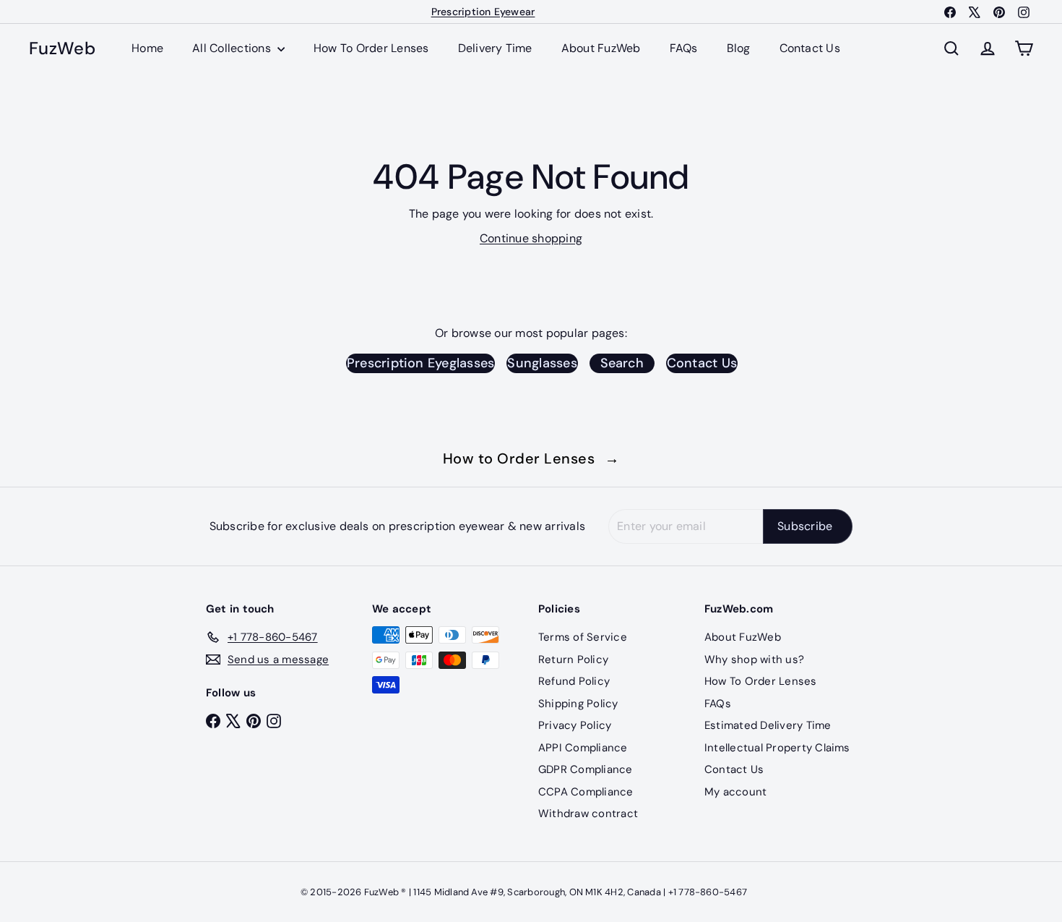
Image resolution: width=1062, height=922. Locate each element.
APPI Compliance (583, 747)
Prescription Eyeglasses (421, 363)
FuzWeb (62, 48)
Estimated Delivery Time (768, 725)
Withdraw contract (588, 813)
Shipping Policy (578, 703)
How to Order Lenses (531, 458)
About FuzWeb (601, 48)
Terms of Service (582, 637)
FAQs (684, 48)
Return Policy (573, 659)
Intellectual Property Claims (777, 747)
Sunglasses (542, 363)
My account (735, 792)
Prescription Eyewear (483, 11)
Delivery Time (495, 48)
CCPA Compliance (586, 792)
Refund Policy (574, 681)
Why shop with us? (754, 659)
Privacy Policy (574, 725)
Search (622, 363)
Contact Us (810, 48)
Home (147, 48)
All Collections (233, 48)
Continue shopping (531, 238)
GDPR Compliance (585, 769)
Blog (739, 48)
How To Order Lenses (371, 48)
